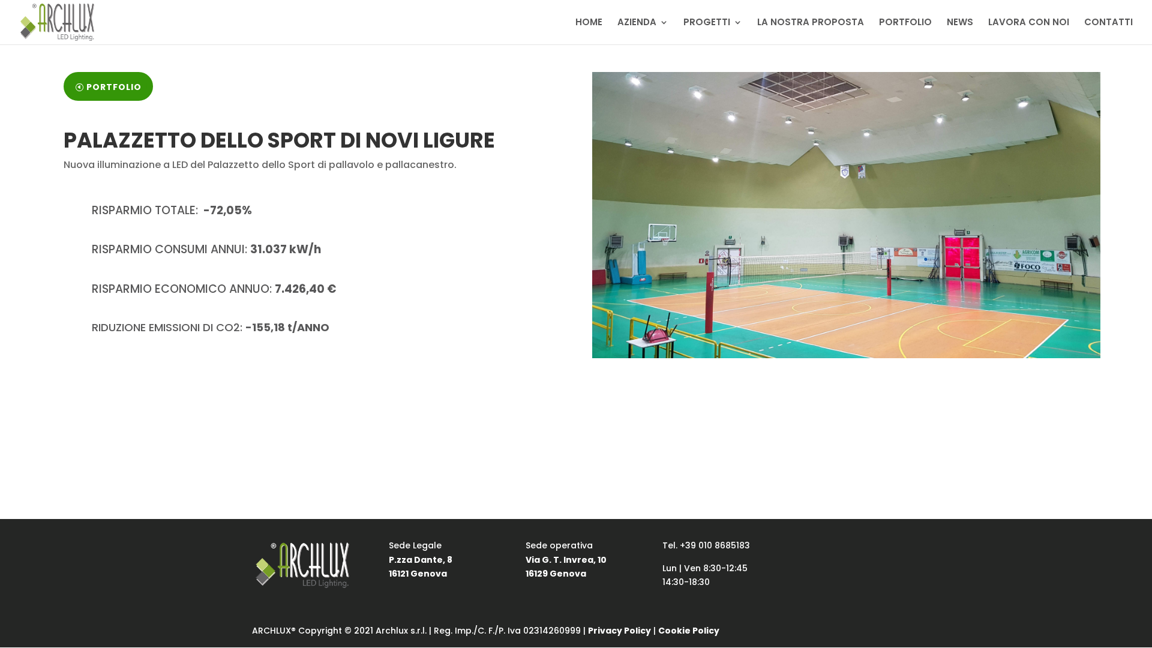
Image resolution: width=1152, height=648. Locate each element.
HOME (588, 23)
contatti (305, 380)
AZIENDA (636, 23)
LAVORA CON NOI (1028, 23)
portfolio (114, 87)
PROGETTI (706, 23)
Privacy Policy (619, 631)
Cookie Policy (688, 631)
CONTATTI (1108, 23)
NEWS (960, 23)
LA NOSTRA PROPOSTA (810, 23)
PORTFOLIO (905, 23)
